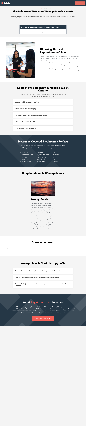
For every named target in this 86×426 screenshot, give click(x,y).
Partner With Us (70, 3)
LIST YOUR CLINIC (80, 2)
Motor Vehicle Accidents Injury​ (25, 109)
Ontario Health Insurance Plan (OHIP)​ (27, 102)
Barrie (8, 249)
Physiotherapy (46, 3)
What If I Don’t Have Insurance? (25, 128)
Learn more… (31, 18)
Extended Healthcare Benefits (25, 122)
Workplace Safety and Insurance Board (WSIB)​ (31, 115)
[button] (43, 102)
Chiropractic (54, 3)
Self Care (62, 3)
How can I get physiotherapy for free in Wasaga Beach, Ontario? (37, 271)
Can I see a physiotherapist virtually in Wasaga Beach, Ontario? (37, 277)
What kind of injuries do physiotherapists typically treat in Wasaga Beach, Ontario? (40, 284)
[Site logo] (6, 2)
